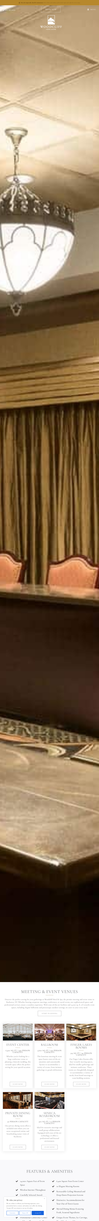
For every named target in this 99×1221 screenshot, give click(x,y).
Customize (12, 1213)
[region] (25, 1207)
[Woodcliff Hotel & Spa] (51, 16)
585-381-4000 (10, 10)
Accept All (38, 1213)
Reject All (25, 1213)
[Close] (44, 1198)
